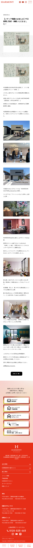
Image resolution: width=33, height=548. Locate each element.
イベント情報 (5, 475)
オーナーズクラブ (6, 483)
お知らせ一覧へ (16, 373)
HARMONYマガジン (7, 481)
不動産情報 (5, 478)
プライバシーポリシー (8, 538)
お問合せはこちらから (9, 365)
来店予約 (12, 545)
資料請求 (20, 545)
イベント (4, 545)
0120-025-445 (17, 530)
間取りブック (5, 486)
